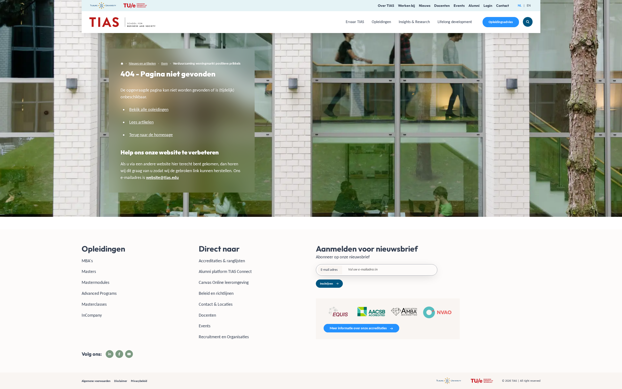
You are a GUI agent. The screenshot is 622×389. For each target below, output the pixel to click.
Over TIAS (386, 5)
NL (519, 5)
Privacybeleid (139, 381)
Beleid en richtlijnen (216, 293)
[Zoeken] (528, 22)
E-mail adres (329, 270)
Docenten (442, 5)
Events (459, 5)
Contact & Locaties (216, 304)
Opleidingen (381, 21)
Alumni (474, 5)
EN (529, 5)
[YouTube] (129, 354)
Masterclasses (94, 304)
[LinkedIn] (109, 354)
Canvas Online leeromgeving (224, 282)
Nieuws (424, 5)
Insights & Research (414, 21)
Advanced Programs (99, 293)
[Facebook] (119, 354)
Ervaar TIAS (355, 21)
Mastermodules (95, 282)
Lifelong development (455, 21)
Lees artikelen (141, 122)
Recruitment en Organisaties (224, 336)
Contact (502, 5)
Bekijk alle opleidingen (148, 109)
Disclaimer (120, 381)
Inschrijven (326, 283)
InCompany (92, 315)
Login (488, 5)
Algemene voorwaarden (96, 381)
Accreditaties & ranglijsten (222, 260)
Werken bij (406, 5)
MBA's (87, 260)
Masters (89, 271)
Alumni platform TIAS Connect (225, 271)
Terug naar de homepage (151, 134)
